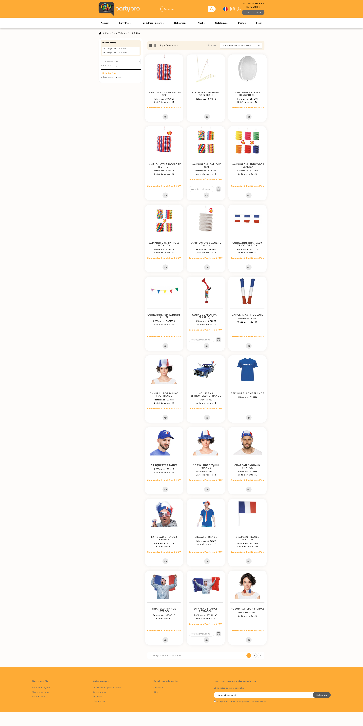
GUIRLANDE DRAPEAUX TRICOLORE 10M (247, 244)
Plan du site (38, 696)
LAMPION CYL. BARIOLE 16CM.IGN (164, 244)
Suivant (260, 655)
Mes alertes (99, 701)
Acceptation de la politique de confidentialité (241, 701)
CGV (155, 692)
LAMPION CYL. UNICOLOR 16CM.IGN (247, 165)
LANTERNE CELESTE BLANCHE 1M (247, 94)
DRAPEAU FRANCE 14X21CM (247, 538)
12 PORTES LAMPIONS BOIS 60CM (206, 94)
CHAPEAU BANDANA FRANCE (247, 466)
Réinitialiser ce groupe (112, 66)
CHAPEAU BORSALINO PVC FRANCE (164, 394)
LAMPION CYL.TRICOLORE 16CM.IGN (164, 165)
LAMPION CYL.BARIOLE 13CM (206, 165)
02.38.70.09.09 (253, 12)
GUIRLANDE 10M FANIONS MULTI (164, 316)
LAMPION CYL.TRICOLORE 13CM (164, 94)
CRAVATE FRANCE (206, 536)
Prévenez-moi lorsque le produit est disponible (218, 189)
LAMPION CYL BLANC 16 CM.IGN (206, 244)
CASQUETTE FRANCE (164, 465)
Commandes (99, 692)
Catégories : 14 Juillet (116, 48)
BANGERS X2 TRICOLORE (247, 314)
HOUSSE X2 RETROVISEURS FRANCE (205, 394)
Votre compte (101, 681)
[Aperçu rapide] (165, 117)
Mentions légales (41, 687)
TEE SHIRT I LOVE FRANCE (247, 393)
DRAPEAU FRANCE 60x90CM (164, 610)
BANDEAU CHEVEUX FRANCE (164, 538)
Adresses (97, 696)
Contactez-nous (40, 692)
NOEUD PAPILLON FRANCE (247, 608)
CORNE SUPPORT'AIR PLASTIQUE (205, 316)
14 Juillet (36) (109, 73)
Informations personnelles (107, 687)
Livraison (158, 687)
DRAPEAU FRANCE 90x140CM (206, 610)
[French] (225, 9)
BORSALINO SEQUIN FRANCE (206, 466)
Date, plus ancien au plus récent (241, 45)
